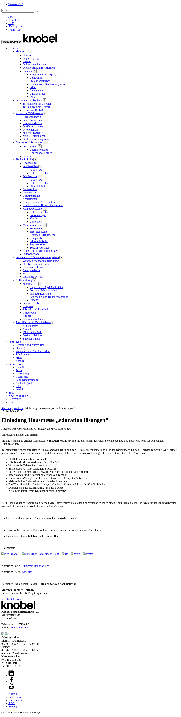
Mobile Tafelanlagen (34, 135)
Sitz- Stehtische (38, 186)
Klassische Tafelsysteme (29, 113)
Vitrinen (27, 315)
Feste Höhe (36, 169)
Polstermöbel (30, 146)
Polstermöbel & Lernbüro (30, 142)
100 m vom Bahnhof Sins (35, 565)
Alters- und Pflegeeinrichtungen (40, 250)
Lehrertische (29, 192)
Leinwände (36, 77)
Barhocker (35, 221)
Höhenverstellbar (39, 172)
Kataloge (21, 360)
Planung (20, 348)
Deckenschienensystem (36, 139)
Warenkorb (15, 4)
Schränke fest (30, 283)
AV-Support (15, 26)
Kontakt (12, 402)
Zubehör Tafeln (31, 338)
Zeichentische (37, 244)
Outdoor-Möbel (31, 253)
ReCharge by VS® (33, 276)
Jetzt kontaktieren (11, 599)
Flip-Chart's (29, 273)
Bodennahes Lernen (41, 152)
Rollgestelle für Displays (43, 74)
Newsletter (14, 20)
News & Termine (18, 395)
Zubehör (27, 70)
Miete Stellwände (32, 332)
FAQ (11, 23)
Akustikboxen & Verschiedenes (33, 322)
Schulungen (22, 354)
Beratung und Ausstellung (30, 344)
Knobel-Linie (30, 162)
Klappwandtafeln (32, 123)
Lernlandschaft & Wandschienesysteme (37, 257)
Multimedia (22, 51)
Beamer (27, 61)
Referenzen (14, 398)
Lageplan (27, 571)
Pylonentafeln (30, 129)
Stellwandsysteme (33, 132)
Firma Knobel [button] (16, 363)
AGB (11, 703)
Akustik (27, 329)
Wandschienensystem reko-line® (41, 260)
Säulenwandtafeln (33, 120)
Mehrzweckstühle (32, 208)
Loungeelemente (39, 149)
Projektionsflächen (40, 80)
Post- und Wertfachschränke (45, 290)
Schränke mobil (31, 303)
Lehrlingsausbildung (27, 379)
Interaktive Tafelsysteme (29, 100)
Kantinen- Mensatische (42, 234)
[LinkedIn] (11, 675)
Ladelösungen (37, 93)
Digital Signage (31, 58)
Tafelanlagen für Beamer (36, 106)
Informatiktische (39, 241)
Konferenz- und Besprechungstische (43, 205)
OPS (32, 96)
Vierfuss (34, 218)
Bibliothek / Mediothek (35, 309)
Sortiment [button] (13, 48)
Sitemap (12, 706)
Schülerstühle (30, 166)
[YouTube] (11, 687)
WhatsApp (14, 29)
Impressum (14, 696)
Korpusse (28, 306)
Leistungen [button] (14, 341)
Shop (11, 392)
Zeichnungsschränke (34, 318)
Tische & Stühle (24, 159)
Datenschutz (15, 700)
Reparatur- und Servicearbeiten (33, 351)
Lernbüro (28, 156)
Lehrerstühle (30, 189)
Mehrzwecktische (32, 224)
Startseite (6, 408)
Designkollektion (32, 335)
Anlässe (18, 408)
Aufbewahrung (24, 280)
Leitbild (20, 389)
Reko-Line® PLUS (34, 109)
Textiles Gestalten (39, 247)
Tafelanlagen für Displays (37, 103)
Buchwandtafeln (32, 116)
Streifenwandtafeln (33, 126)
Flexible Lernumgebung (36, 263)
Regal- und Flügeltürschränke (46, 287)
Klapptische (36, 238)
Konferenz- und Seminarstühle (40, 202)
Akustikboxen (30, 325)
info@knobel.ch (19, 627)
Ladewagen (36, 90)
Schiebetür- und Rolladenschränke (49, 296)
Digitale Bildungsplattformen (39, 67)
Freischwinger (38, 215)
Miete (19, 357)
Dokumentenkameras (34, 64)
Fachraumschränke (40, 293)
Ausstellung (22, 373)
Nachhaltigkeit (24, 383)
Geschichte (22, 376)
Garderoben (29, 312)
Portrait (20, 367)
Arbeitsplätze (30, 198)
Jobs (10, 16)
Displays (27, 54)
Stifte (33, 87)
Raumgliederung (32, 270)
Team (19, 370)
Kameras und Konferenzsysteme (48, 84)
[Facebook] (11, 681)
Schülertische (30, 176)
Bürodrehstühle (31, 195)
